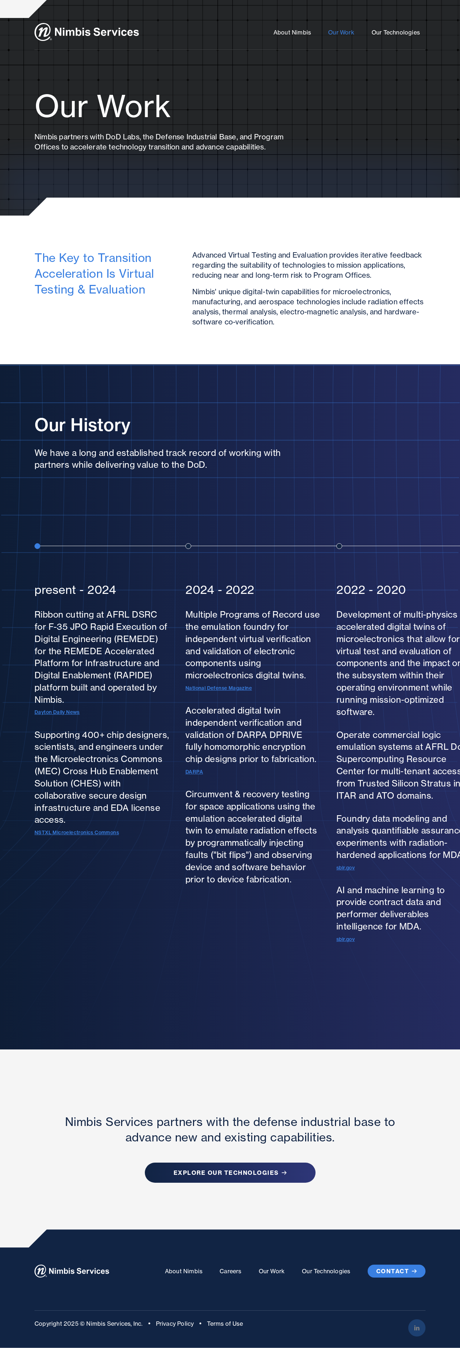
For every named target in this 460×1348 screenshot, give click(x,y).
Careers (230, 1271)
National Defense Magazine (218, 688)
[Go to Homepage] (86, 32)
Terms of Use (225, 1323)
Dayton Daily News (57, 712)
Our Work (341, 32)
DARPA (194, 772)
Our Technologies (396, 32)
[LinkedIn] (417, 1328)
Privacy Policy (175, 1323)
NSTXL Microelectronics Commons (76, 832)
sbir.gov (345, 868)
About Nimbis (292, 32)
